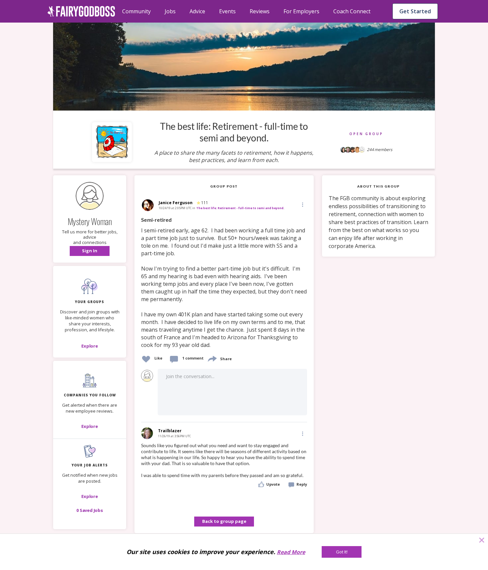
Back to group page (224, 521)
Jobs (170, 11)
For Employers (301, 11)
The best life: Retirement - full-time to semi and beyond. (240, 208)
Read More (291, 552)
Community (136, 11)
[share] (212, 358)
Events (227, 11)
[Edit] (302, 204)
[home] (81, 11)
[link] (224, 283)
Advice (197, 11)
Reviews (260, 11)
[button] (90, 251)
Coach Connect (351, 11)
